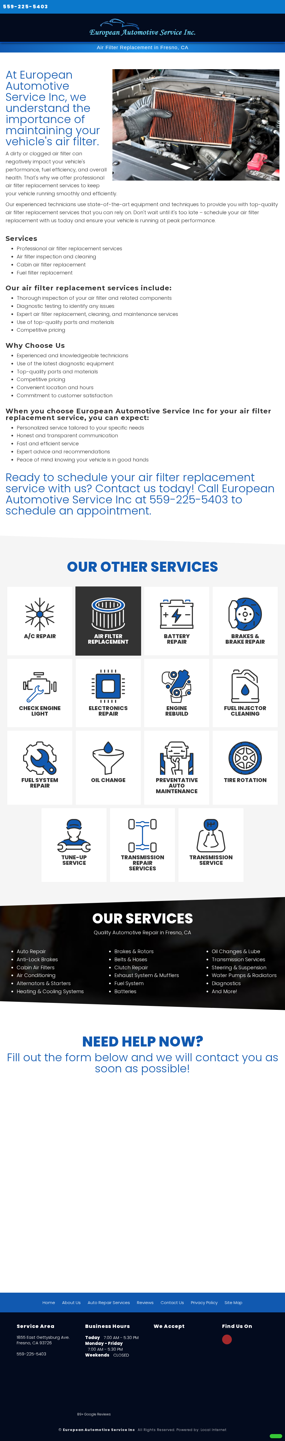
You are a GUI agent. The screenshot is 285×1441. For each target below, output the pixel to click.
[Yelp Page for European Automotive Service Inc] (227, 1342)
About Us (71, 1302)
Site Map (233, 1302)
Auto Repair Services (109, 1302)
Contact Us (172, 1302)
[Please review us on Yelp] (212, 1399)
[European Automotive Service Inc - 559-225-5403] (276, 1436)
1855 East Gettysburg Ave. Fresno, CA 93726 (43, 1340)
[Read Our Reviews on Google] (239, 1365)
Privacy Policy (204, 1302)
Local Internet (214, 1429)
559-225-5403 (25, 6)
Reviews (145, 1302)
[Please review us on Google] (163, 1399)
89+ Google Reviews (94, 1414)
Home (49, 1302)
